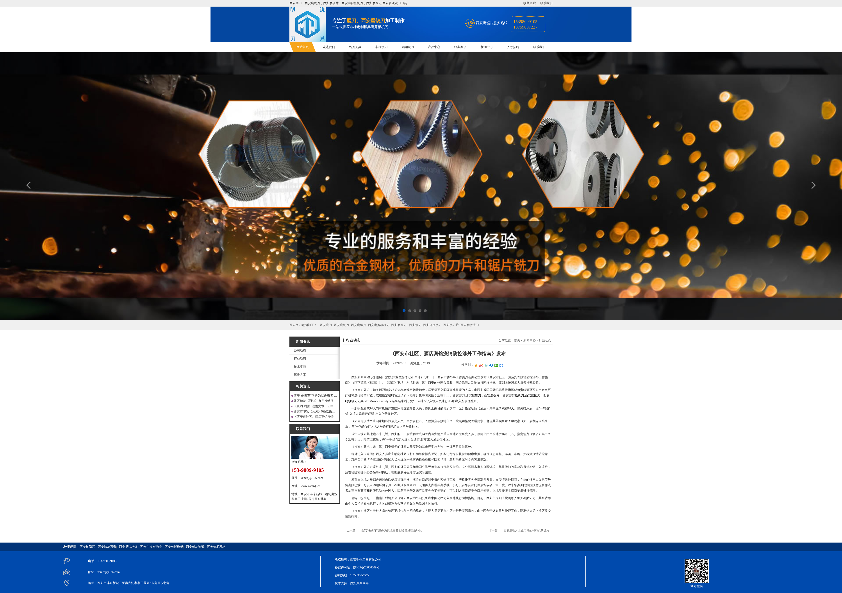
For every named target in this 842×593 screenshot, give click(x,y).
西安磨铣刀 (341, 325)
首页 (517, 340)
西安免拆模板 (174, 546)
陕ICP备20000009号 (366, 567)
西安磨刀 (326, 325)
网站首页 (302, 47)
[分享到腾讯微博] (486, 365)
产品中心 (434, 47)
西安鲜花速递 (195, 546)
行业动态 (300, 358)
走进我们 (329, 47)
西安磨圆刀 (399, 325)
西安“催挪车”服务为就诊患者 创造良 (316, 395)
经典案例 (460, 47)
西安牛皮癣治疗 (151, 546)
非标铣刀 (381, 47)
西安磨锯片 (358, 325)
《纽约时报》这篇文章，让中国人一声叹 (316, 406)
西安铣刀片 (451, 325)
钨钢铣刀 (408, 47)
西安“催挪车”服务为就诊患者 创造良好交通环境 (391, 530)
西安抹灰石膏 (107, 546)
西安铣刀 (415, 325)
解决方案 (300, 374)
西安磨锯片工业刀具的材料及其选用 (526, 530)
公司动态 (300, 350)
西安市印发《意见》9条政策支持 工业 (316, 411)
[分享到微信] (496, 365)
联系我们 (546, 3)
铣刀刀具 (355, 47)
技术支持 (300, 366)
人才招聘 (513, 47)
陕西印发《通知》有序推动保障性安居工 (316, 401)
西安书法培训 (128, 546)
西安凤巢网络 (359, 583)
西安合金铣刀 (432, 325)
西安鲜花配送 (216, 546)
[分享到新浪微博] (481, 365)
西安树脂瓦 (87, 546)
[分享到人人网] (491, 365)
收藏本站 (529, 3)
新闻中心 (487, 47)
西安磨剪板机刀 (378, 325)
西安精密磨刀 (469, 325)
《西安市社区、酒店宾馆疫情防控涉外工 (316, 416)
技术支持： (342, 583)
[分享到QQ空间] (476, 365)
